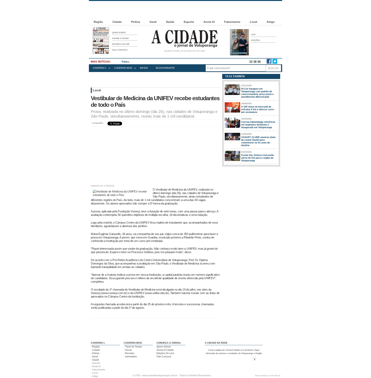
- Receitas (129, 353)
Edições (255, 40)
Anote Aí (209, 21)
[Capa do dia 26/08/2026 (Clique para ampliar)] (101, 53)
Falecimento (232, 21)
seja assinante (165, 68)
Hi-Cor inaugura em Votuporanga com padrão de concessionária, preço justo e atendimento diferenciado (257, 92)
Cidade (117, 21)
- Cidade (95, 350)
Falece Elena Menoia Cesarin (139, 61)
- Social (128, 350)
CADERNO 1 (99, 68)
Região (98, 21)
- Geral (94, 356)
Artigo (271, 21)
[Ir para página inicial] (184, 47)
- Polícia (95, 353)
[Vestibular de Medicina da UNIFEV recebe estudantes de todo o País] (122, 195)
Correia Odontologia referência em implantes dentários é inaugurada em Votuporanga (258, 125)
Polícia (135, 21)
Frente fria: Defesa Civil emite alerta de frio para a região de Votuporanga (257, 158)
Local (253, 21)
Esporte (189, 21)
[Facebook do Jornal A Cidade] (269, 63)
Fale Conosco (120, 50)
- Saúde (95, 360)
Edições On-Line (120, 44)
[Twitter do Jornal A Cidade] (274, 63)
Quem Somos (119, 32)
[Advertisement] (185, 9)
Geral (153, 21)
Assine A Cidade (120, 38)
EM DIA (144, 68)
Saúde (170, 21)
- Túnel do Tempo (133, 346)
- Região (95, 346)
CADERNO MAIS (123, 68)
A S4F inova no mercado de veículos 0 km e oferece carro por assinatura (257, 109)
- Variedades (130, 356)
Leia (253, 34)
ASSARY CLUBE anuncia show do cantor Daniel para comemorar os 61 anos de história (258, 141)
